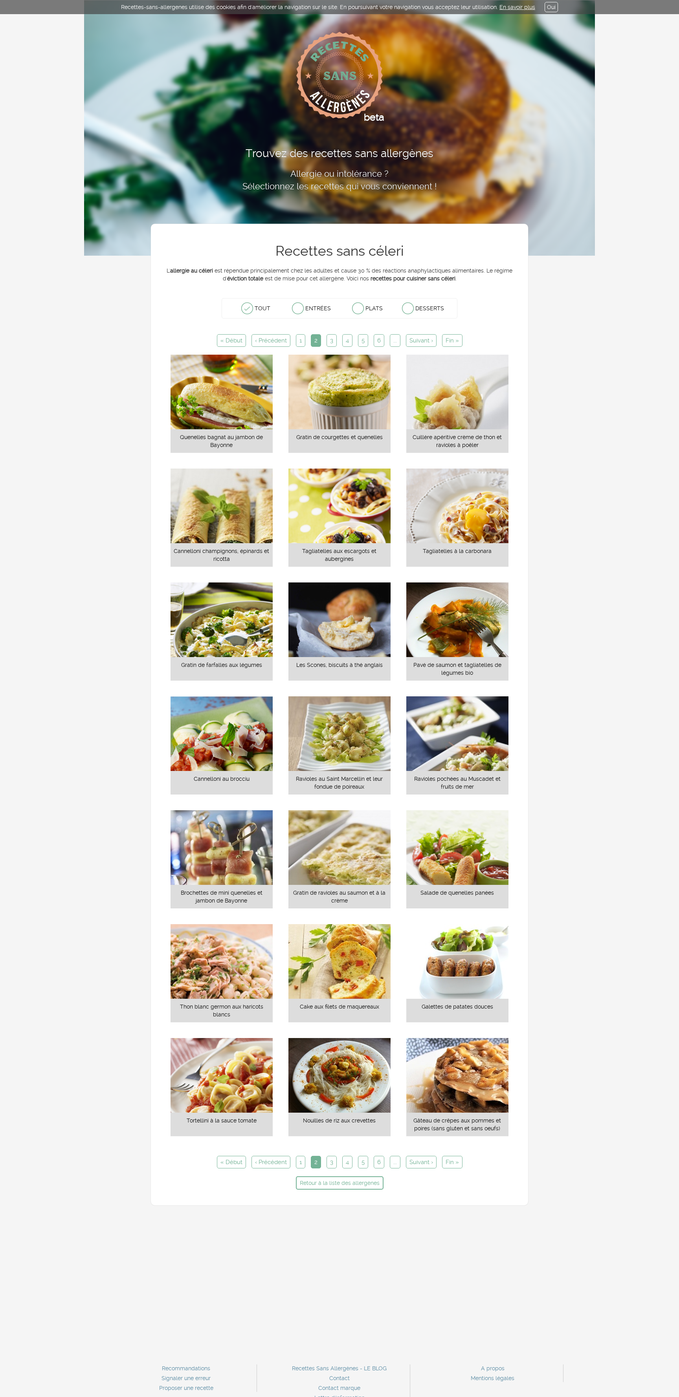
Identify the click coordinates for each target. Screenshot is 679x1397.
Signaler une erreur (186, 1378)
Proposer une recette (186, 1388)
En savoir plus (517, 7)
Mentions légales (492, 1378)
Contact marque (339, 1388)
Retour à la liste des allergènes (340, 1183)
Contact (339, 1378)
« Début (231, 340)
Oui (551, 7)
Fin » (452, 340)
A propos (493, 1368)
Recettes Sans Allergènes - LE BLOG (339, 1368)
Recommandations (186, 1368)
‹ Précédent (271, 340)
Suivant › (421, 340)
